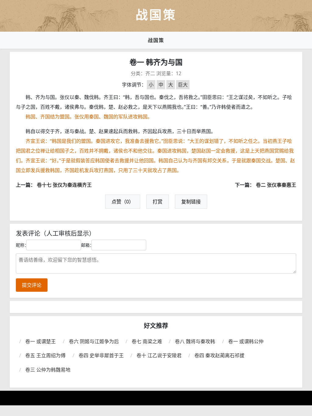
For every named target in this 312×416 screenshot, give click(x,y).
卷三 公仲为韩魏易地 (47, 369)
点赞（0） (123, 201)
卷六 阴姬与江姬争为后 (94, 341)
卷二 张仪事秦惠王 (276, 185)
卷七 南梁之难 (147, 341)
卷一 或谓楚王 (40, 341)
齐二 (150, 73)
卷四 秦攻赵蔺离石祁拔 (219, 355)
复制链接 (191, 201)
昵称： (22, 245)
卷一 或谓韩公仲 (246, 341)
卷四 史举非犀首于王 (101, 355)
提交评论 (31, 285)
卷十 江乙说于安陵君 (159, 355)
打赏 (157, 201)
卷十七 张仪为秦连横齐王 (64, 185)
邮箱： (87, 245)
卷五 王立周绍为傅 (45, 355)
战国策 (156, 40)
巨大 (183, 84)
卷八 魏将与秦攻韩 (195, 341)
